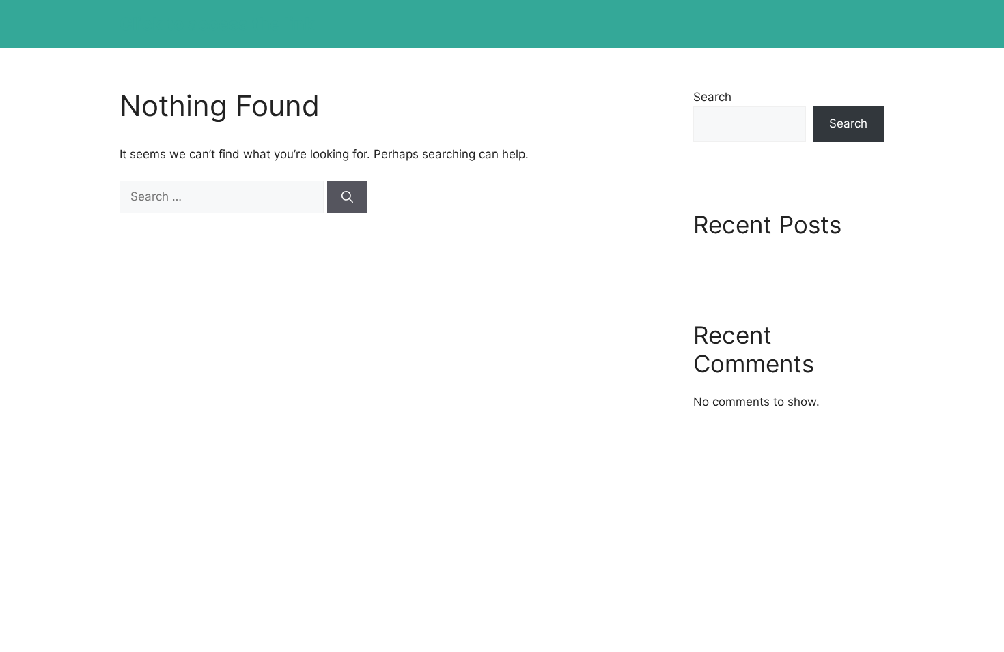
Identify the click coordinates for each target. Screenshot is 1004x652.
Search (712, 97)
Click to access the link (217, 24)
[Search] (347, 197)
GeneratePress (606, 473)
